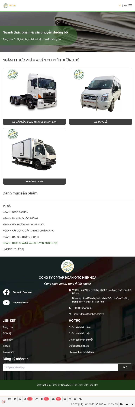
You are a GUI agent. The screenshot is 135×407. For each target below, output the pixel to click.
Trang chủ (8, 39)
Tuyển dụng (8, 352)
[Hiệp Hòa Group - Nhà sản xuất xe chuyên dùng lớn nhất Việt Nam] (10, 6)
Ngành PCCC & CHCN (15, 212)
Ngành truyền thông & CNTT (21, 237)
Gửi (125, 367)
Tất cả (7, 205)
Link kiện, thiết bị (13, 249)
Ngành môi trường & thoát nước (24, 224)
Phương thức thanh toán (81, 352)
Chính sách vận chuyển (81, 339)
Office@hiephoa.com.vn (91, 313)
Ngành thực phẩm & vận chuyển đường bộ (39, 39)
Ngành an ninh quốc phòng (20, 218)
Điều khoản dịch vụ (79, 345)
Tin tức (6, 345)
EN (125, 6)
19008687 (86, 307)
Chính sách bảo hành (80, 327)
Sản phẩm (8, 339)
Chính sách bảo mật (79, 333)
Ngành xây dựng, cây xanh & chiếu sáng (28, 230)
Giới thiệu (7, 333)
